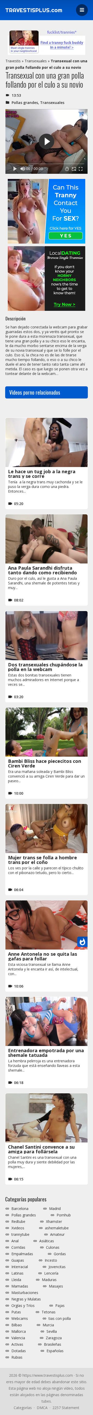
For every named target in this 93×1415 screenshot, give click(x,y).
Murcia (48, 1325)
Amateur (57, 1234)
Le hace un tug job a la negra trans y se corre (41, 473)
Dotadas (18, 1351)
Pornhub (64, 1215)
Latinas (17, 1273)
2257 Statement (65, 1407)
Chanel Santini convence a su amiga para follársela (41, 1149)
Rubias (16, 1357)
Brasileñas (52, 1344)
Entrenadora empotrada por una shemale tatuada (46, 1052)
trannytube (20, 1234)
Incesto (51, 1260)
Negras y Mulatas (26, 1299)
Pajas (60, 1306)
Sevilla (52, 1331)
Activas (17, 1344)
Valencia (18, 1338)
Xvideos (17, 1228)
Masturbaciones (24, 1293)
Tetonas (49, 1312)
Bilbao (16, 1325)
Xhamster (54, 1222)
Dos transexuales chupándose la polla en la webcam (45, 666)
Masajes (56, 1286)
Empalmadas (22, 1254)
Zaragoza (54, 1338)
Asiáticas (46, 1241)
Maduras (49, 1280)
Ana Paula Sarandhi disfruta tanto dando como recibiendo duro (42, 572)
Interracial (19, 1267)
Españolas (55, 1351)
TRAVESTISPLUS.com (33, 10)
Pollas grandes (25, 102)
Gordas (60, 1254)
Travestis (13, 60)
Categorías (23, 1407)
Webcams (19, 1318)
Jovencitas (57, 1267)
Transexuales (36, 60)
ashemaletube (57, 1228)
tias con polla (60, 1318)
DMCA (42, 1407)
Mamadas (19, 1286)
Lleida (16, 1280)
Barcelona (19, 1209)
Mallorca (18, 1331)
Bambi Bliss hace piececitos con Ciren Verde (44, 763)
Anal (15, 1241)
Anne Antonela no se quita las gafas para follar (42, 956)
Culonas (52, 1247)
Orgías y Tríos (23, 1306)
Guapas (17, 1260)
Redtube (18, 1222)
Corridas (18, 1247)
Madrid (55, 1209)
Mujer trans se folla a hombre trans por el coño (42, 859)
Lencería (51, 1273)
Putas (16, 1312)
